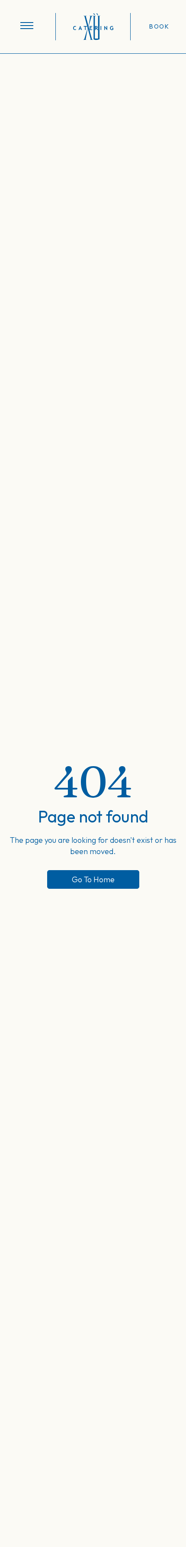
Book (159, 26)
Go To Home (93, 879)
